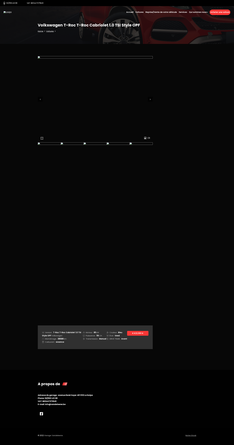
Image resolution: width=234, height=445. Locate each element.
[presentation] (40, 99)
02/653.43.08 (11, 3)
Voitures (50, 31)
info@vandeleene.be (55, 404)
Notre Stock (190, 435)
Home (40, 31)
